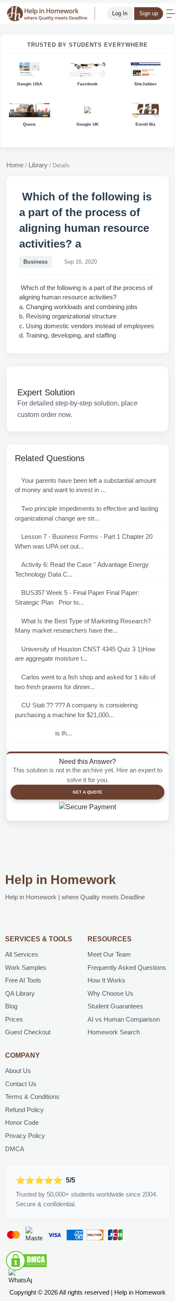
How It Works (106, 980)
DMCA (14, 1148)
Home (14, 165)
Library (38, 165)
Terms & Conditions (32, 1096)
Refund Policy (24, 1109)
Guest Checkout (28, 1032)
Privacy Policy (25, 1135)
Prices (14, 1019)
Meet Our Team (109, 954)
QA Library (20, 993)
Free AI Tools (23, 980)
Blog (11, 1006)
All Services (21, 954)
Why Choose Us (110, 993)
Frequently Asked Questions (127, 967)
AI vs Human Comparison (124, 1019)
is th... (46, 733)
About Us (18, 1070)
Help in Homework (60, 880)
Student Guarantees (115, 1006)
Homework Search (114, 1032)
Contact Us (21, 1083)
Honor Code (22, 1122)
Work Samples (25, 967)
